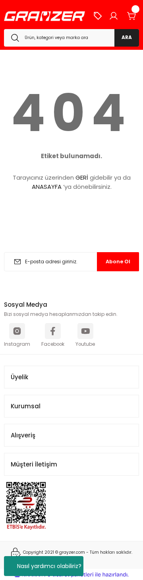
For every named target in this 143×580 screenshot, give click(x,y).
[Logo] (44, 16)
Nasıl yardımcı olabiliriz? (49, 566)
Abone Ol (118, 261)
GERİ (81, 177)
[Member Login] (113, 16)
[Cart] (132, 16)
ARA (127, 37)
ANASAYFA (47, 186)
